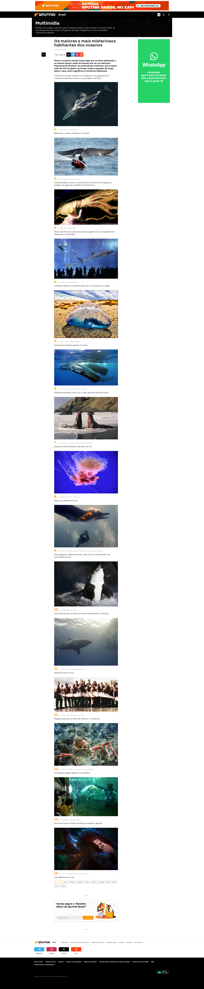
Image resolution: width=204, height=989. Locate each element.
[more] (116, 129)
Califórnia (94, 882)
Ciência (129, 942)
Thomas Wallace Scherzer (72, 341)
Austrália (79, 882)
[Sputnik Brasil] (45, 17)
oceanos (63, 886)
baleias (114, 882)
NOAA (68, 129)
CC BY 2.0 (62, 129)
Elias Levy (69, 551)
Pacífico (87, 882)
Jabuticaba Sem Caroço (80, 942)
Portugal (71, 882)
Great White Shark (80, 669)
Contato (61, 962)
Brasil (121, 942)
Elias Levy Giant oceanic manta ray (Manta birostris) (88, 551)
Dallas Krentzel (73, 769)
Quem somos (38, 962)
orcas (56, 886)
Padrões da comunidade (140, 962)
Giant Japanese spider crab (86, 769)
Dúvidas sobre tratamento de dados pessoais (114, 962)
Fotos (65, 882)
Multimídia (58, 882)
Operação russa (97, 942)
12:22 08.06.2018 (60, 50)
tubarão (102, 882)
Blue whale (74, 129)
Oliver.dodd (72, 873)
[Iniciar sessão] (164, 15)
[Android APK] (162, 972)
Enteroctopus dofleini (82, 873)
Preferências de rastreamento (44, 965)
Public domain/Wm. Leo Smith (75, 715)
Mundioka (64, 942)
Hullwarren (72, 443)
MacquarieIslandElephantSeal (84, 443)
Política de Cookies (90, 962)
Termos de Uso (51, 962)
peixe (108, 882)
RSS (152, 962)
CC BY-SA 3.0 (64, 443)
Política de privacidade (73, 962)
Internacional (111, 942)
